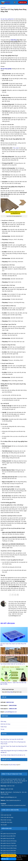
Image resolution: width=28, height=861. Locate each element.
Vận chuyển (4, 824)
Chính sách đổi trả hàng (7, 817)
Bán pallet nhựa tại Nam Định (8, 853)
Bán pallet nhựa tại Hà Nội (7, 838)
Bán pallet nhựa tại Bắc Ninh (8, 836)
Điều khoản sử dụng (6, 820)
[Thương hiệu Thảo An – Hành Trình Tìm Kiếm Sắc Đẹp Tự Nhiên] (14, 673)
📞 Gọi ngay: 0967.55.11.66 (8, 855)
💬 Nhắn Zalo (5, 858)
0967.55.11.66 (10, 702)
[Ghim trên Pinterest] (15, 595)
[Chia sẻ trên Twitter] (13, 595)
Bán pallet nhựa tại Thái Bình (8, 843)
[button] (15, 2)
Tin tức (2, 729)
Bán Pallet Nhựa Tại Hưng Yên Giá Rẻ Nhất (12, 739)
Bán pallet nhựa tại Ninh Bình (8, 850)
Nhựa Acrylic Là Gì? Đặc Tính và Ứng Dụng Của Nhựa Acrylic (13, 742)
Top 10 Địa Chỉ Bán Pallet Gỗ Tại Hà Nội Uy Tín (12, 664)
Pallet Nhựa (14, 40)
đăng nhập (10, 692)
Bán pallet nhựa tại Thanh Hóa (9, 845)
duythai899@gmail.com (10, 711)
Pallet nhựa (4, 726)
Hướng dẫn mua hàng (6, 822)
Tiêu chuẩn (16, 148)
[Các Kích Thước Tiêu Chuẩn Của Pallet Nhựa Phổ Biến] (14, 634)
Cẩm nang (3, 7)
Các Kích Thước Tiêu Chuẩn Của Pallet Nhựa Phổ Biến (13, 747)
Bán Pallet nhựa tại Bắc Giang (8, 848)
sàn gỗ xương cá (12, 764)
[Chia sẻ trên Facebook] (10, 595)
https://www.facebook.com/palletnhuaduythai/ (13, 805)
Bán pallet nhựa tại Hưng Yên (8, 833)
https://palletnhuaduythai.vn (13, 800)
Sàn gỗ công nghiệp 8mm (7, 19)
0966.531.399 (13, 708)
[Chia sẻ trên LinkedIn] (18, 595)
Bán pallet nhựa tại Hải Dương (8, 841)
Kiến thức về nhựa (5, 724)
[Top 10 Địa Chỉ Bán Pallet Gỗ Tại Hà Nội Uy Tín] (14, 655)
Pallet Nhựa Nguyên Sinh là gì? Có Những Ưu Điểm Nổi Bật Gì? (14, 751)
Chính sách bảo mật (6, 815)
